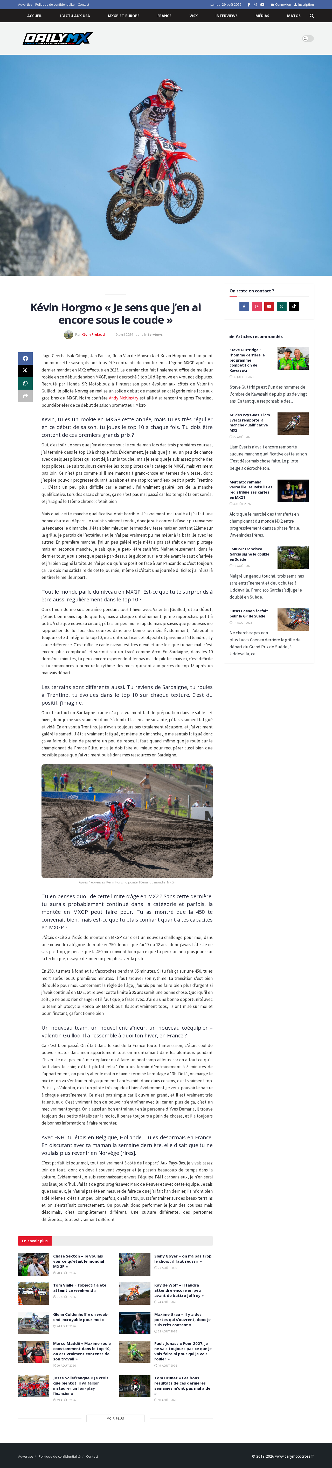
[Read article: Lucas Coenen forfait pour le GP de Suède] (293, 619)
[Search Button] (312, 15)
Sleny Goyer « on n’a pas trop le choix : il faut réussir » (183, 1258)
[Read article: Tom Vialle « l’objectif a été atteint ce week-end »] (33, 1293)
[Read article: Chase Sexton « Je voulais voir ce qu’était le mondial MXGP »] (33, 1264)
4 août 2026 (241, 504)
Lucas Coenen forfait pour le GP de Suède (249, 613)
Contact (83, 4)
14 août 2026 (242, 622)
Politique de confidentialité (55, 4)
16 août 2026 (242, 566)
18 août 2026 (167, 1400)
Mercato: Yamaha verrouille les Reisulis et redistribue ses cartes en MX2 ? (251, 490)
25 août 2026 (66, 1297)
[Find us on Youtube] (262, 5)
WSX (194, 15)
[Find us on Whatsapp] (282, 306)
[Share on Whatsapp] (25, 383)
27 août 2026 (167, 1268)
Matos (294, 15)
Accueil (34, 15)
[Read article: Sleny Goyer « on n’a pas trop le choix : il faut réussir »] (134, 1264)
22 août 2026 (242, 437)
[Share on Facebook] (25, 358)
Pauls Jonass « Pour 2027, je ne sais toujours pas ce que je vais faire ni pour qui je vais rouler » (183, 1351)
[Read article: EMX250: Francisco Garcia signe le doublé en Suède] (293, 557)
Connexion (282, 4)
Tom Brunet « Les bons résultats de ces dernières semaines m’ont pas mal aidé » (182, 1385)
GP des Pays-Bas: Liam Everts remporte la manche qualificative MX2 (250, 422)
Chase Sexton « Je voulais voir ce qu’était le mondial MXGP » (78, 1261)
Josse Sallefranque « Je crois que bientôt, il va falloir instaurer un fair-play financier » (80, 1385)
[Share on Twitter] (25, 371)
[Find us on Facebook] (249, 5)
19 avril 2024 (123, 334)
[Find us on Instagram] (255, 5)
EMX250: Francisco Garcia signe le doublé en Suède (249, 553)
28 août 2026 (66, 1273)
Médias (262, 15)
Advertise (25, 4)
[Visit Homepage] (58, 38)
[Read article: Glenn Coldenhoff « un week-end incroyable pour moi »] (33, 1323)
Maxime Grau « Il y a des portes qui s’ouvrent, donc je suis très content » (182, 1319)
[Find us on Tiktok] (294, 306)
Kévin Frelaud (93, 334)
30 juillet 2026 (243, 377)
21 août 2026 (167, 1331)
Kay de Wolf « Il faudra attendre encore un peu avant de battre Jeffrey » (179, 1290)
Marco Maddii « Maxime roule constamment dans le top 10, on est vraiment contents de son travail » (82, 1351)
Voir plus (115, 1418)
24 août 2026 (167, 1302)
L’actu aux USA (75, 15)
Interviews (227, 15)
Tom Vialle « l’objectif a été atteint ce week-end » (79, 1287)
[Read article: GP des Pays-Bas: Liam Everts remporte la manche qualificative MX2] (293, 423)
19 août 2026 (167, 1365)
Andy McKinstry (123, 398)
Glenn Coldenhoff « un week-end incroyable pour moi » (81, 1317)
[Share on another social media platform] (25, 396)
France (164, 15)
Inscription (306, 4)
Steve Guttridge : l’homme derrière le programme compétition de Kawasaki (247, 360)
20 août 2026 (66, 1365)
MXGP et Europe (124, 15)
